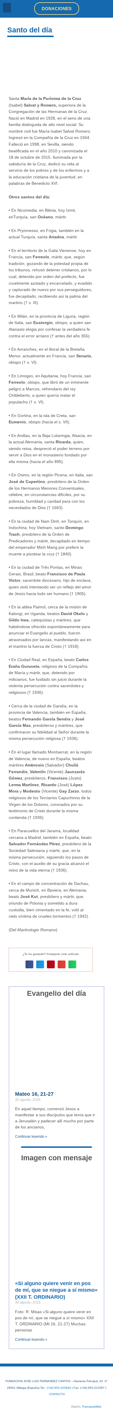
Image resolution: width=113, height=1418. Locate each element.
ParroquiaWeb (91, 1406)
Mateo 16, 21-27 (34, 1094)
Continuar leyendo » (31, 1137)
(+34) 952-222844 (59, 1387)
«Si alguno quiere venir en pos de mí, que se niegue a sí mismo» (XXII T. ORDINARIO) (56, 1290)
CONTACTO (57, 1394)
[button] (7, 7)
